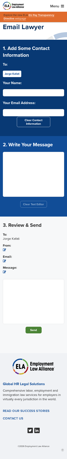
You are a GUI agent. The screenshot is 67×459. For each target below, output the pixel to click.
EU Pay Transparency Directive (29, 16)
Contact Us (13, 418)
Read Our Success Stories (26, 411)
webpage (20, 18)
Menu (55, 6)
